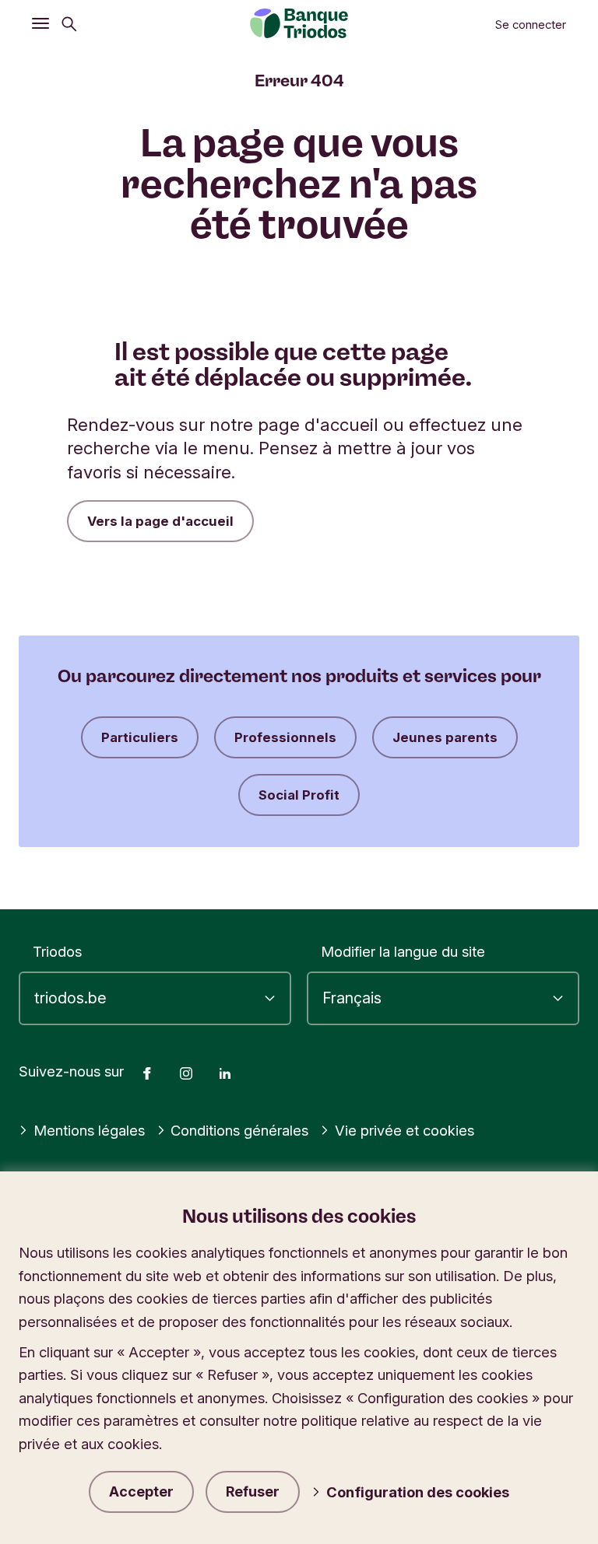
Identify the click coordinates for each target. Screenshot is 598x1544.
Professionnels (285, 737)
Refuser (253, 1491)
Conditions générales (239, 1130)
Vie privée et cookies (404, 1130)
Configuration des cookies (417, 1491)
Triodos (57, 951)
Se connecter (530, 25)
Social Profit (299, 795)
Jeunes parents (445, 737)
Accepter (141, 1491)
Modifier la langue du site (403, 951)
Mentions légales (89, 1130)
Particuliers (139, 737)
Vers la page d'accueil (160, 521)
